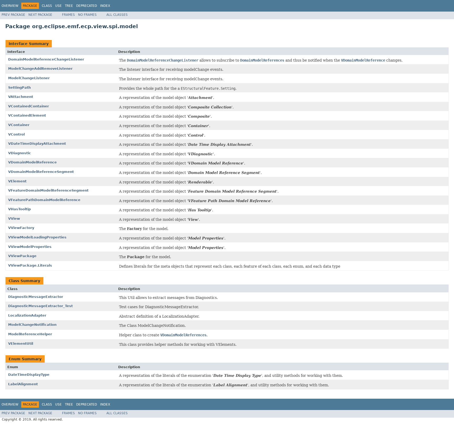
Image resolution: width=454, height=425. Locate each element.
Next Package (40, 15)
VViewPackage (22, 256)
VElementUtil (20, 344)
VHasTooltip (19, 209)
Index (105, 6)
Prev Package (13, 15)
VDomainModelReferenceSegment (41, 172)
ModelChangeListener (29, 78)
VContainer (18, 125)
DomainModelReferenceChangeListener (46, 59)
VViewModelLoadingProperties (37, 237)
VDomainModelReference (32, 162)
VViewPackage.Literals (30, 265)
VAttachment (20, 97)
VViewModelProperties (29, 247)
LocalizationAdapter (27, 315)
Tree (69, 6)
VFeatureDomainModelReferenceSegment (48, 190)
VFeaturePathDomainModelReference (44, 200)
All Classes (117, 15)
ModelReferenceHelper (30, 334)
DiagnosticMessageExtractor (35, 297)
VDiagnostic (19, 153)
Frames (68, 15)
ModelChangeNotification (32, 325)
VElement (17, 181)
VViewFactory (21, 228)
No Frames (87, 15)
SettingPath (19, 87)
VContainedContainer (28, 106)
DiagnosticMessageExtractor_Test (40, 306)
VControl (16, 134)
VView (14, 219)
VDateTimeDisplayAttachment (37, 144)
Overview (10, 6)
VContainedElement (27, 115)
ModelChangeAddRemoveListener (40, 69)
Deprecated (86, 6)
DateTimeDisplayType (28, 375)
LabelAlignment (23, 384)
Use (58, 6)
